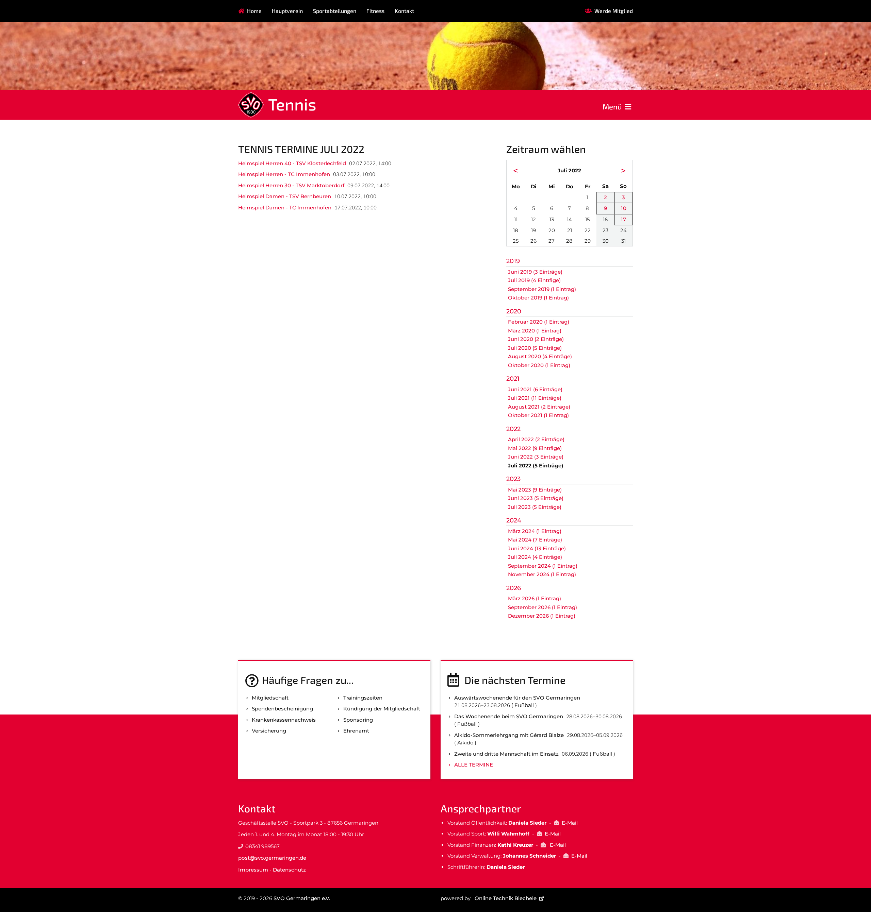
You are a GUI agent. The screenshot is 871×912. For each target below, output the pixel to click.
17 (623, 219)
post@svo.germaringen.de (272, 858)
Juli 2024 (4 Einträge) (535, 557)
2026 (513, 588)
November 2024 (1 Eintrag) (542, 574)
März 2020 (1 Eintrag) (534, 330)
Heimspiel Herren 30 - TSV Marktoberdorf (291, 185)
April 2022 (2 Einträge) (536, 439)
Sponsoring (358, 720)
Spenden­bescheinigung (282, 708)
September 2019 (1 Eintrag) (542, 289)
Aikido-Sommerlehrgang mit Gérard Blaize (509, 735)
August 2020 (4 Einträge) (540, 356)
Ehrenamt (356, 730)
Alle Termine (473, 764)
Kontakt (404, 10)
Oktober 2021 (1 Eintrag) (538, 415)
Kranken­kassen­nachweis (284, 720)
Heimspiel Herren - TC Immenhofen (284, 174)
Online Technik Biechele (506, 898)
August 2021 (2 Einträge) (539, 406)
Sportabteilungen (334, 10)
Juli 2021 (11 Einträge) (534, 398)
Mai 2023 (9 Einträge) (535, 489)
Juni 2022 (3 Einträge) (535, 456)
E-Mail (570, 823)
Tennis (292, 104)
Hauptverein (287, 10)
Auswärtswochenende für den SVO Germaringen (517, 697)
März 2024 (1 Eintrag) (534, 531)
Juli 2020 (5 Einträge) (535, 348)
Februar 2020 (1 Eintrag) (538, 322)
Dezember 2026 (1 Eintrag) (541, 616)
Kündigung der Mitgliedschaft (381, 708)
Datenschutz (289, 869)
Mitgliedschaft (270, 697)
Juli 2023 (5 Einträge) (534, 507)
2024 (513, 520)
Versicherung (269, 730)
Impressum (253, 869)
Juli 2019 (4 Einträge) (534, 280)
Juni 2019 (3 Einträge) (535, 272)
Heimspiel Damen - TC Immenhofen (284, 207)
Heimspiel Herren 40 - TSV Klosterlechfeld (292, 163)
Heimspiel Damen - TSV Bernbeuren (284, 196)
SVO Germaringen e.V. (302, 898)
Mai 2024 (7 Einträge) (535, 539)
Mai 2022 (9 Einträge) (535, 448)
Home (254, 10)
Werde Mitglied (613, 10)
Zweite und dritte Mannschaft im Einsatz (506, 754)
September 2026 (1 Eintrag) (542, 607)
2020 (513, 311)
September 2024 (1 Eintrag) (542, 566)
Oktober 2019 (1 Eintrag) (538, 297)
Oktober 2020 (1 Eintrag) (539, 365)
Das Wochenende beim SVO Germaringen (508, 716)
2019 (513, 261)
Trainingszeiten (362, 697)
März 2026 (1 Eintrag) (534, 598)
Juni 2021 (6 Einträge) (535, 389)
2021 (513, 378)
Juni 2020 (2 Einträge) (536, 339)
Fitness (375, 10)
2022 (513, 429)
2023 (513, 479)
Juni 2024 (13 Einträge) (537, 548)
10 (623, 208)
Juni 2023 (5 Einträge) (535, 498)
